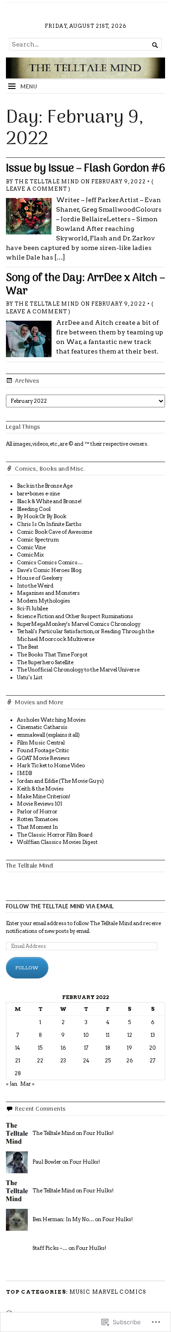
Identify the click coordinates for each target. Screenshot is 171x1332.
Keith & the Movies (40, 789)
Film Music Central (41, 742)
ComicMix (30, 555)
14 (17, 1048)
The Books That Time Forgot (52, 654)
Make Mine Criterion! (43, 796)
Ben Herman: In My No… (63, 1219)
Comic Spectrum (38, 539)
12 (129, 1035)
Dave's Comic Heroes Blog (49, 570)
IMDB (24, 773)
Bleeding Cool (34, 509)
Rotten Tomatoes (37, 819)
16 (63, 1048)
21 (17, 1060)
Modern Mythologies (43, 601)
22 (40, 1060)
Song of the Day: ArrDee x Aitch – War (85, 285)
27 (152, 1060)
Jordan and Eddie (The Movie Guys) (60, 781)
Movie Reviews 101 (39, 804)
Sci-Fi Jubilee (32, 608)
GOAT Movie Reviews (43, 758)
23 (63, 1060)
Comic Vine (31, 547)
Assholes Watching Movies (51, 720)
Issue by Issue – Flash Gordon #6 (85, 169)
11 (107, 1035)
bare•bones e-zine (38, 493)
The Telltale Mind (47, 181)
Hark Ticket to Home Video (51, 765)
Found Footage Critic (43, 750)
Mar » (27, 1084)
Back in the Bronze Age (45, 486)
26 (129, 1060)
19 (129, 1048)
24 (86, 1060)
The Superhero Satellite (45, 662)
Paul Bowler (46, 1162)
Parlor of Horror (37, 811)
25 (108, 1060)
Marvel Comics (119, 1292)
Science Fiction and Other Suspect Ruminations (75, 616)
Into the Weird (35, 586)
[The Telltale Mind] (85, 67)
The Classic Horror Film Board (55, 835)
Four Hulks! (98, 1133)
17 (86, 1048)
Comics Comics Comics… (50, 562)
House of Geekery (39, 578)
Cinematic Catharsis (42, 727)
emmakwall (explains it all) (48, 735)
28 (18, 1073)
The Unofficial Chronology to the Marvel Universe (78, 669)
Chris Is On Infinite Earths (49, 524)
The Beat (27, 647)
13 (152, 1035)
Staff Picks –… (49, 1248)
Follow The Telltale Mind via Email (60, 906)
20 (152, 1048)
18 (107, 1048)
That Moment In (37, 827)
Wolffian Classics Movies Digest (57, 842)
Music (80, 1292)
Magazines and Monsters (48, 593)
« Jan (11, 1084)
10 (86, 1035)
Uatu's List (29, 677)
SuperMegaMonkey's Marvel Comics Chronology (78, 624)
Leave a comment (36, 189)
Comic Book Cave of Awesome (54, 532)
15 (40, 1048)
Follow (27, 967)
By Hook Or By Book (41, 516)
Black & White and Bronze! (49, 501)
